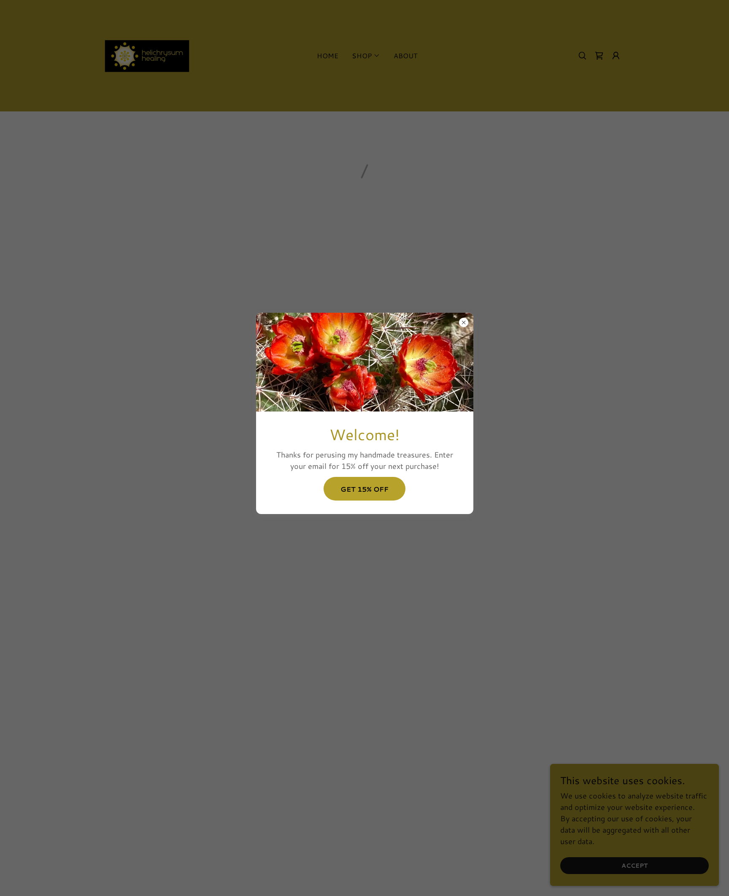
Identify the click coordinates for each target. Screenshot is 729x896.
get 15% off (364, 488)
